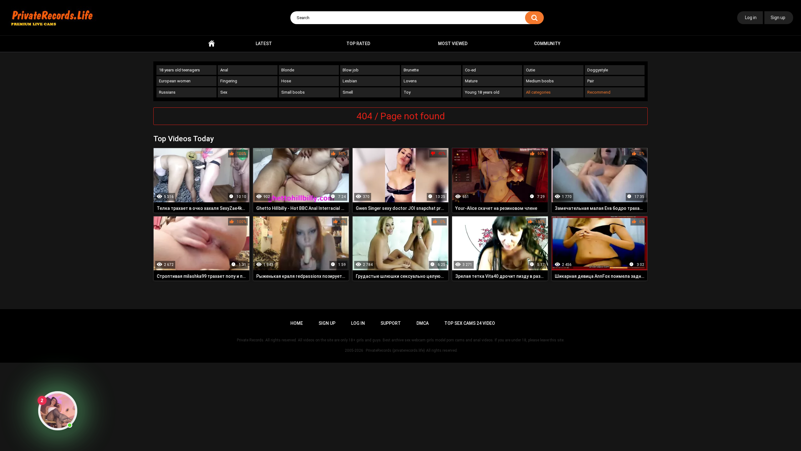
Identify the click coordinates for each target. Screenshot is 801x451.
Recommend (598, 92)
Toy (407, 92)
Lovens (410, 81)
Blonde (287, 70)
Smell (348, 92)
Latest (264, 43)
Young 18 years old (482, 92)
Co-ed (470, 70)
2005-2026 (354, 350)
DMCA (422, 323)
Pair (590, 81)
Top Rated (358, 43)
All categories (538, 92)
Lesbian (350, 81)
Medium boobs (540, 81)
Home (212, 44)
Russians (167, 92)
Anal (224, 70)
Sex (223, 92)
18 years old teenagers (179, 70)
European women (175, 81)
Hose (286, 81)
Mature (471, 81)
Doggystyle (597, 70)
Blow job (351, 70)
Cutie (530, 70)
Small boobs (293, 92)
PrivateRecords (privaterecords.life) (395, 350)
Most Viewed (452, 43)
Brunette (411, 70)
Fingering (228, 81)
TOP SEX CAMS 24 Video (469, 323)
